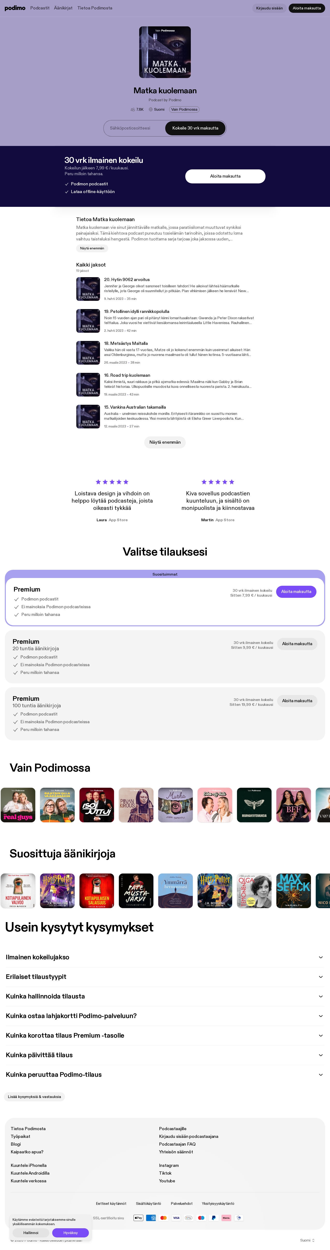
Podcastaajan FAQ (177, 1144)
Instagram (169, 1165)
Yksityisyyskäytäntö (218, 1203)
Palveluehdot (181, 1203)
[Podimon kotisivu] (15, 8)
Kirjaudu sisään (269, 8)
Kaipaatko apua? (27, 1152)
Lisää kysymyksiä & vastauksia (34, 1096)
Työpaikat (20, 1136)
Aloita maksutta (307, 8)
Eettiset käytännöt (111, 1203)
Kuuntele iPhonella (29, 1165)
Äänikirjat (63, 8)
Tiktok (165, 1173)
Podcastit (39, 8)
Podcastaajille (172, 1129)
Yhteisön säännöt (176, 1152)
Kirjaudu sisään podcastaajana (188, 1136)
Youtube (167, 1181)
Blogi (16, 1144)
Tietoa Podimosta (94, 8)
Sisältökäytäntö (148, 1203)
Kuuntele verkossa (28, 1181)
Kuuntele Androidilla (30, 1173)
